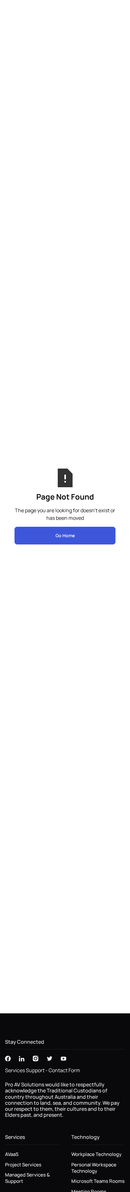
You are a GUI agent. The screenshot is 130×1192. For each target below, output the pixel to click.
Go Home (65, 535)
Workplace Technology (96, 1154)
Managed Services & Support (27, 1178)
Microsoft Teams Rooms (98, 1181)
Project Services (23, 1165)
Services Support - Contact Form (42, 1070)
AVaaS (11, 1154)
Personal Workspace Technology (93, 1168)
